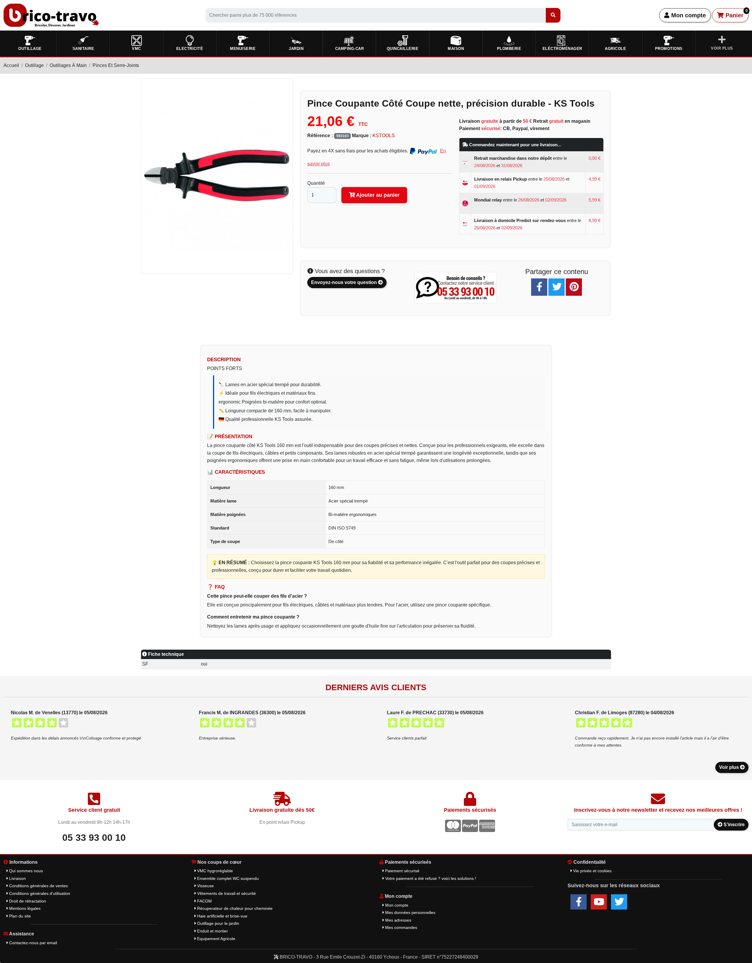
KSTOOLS (383, 135)
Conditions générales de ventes (38, 885)
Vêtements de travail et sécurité (226, 893)
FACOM (204, 901)
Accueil (11, 65)
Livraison (17, 878)
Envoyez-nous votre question (344, 282)
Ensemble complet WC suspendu (227, 878)
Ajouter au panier (377, 195)
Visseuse (205, 885)
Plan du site (19, 916)
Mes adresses (397, 920)
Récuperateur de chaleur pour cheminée (234, 908)
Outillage (34, 65)
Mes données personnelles (409, 912)
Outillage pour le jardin (217, 923)
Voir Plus (722, 48)
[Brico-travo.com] (51, 14)
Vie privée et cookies (592, 870)
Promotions (669, 48)
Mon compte (687, 15)
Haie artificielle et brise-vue (221, 916)
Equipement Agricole (215, 938)
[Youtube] (599, 902)
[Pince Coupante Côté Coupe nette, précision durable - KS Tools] (217, 175)
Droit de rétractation (27, 901)
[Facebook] (539, 287)
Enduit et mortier (212, 931)
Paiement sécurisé (401, 870)
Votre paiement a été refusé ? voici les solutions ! (430, 878)
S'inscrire (733, 824)
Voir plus (729, 767)
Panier (736, 14)
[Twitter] (556, 287)
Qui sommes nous (25, 870)
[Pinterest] (574, 287)
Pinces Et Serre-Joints (116, 65)
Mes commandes (400, 927)
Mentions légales (24, 908)
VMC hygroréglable (214, 870)
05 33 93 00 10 (94, 837)
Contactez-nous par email (32, 942)
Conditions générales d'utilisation (39, 893)
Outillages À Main (68, 65)
